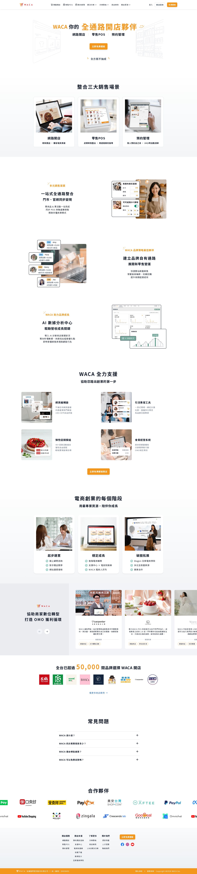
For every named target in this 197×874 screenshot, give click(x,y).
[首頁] (26, 4)
